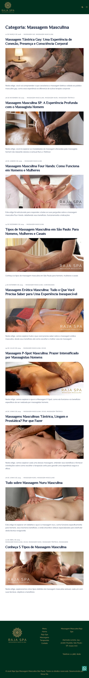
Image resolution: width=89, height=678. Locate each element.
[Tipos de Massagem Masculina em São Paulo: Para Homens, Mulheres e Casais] (44, 255)
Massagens (63, 542)
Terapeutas (44, 640)
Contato (44, 643)
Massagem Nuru (51, 98)
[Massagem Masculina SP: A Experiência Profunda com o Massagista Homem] (44, 128)
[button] (82, 7)
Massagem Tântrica (67, 98)
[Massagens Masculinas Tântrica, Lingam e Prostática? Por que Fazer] (44, 442)
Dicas (44, 348)
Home (44, 632)
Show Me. (44, 674)
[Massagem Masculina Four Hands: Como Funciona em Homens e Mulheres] (44, 191)
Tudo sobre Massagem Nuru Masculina (34, 482)
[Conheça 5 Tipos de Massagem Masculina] (44, 568)
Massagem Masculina (44, 34)
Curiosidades (49, 285)
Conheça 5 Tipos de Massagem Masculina (35, 547)
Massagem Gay (29, 34)
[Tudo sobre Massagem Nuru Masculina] (44, 504)
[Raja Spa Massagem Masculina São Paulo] (8, 7)
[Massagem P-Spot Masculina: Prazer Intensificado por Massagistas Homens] (44, 378)
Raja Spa (44, 635)
